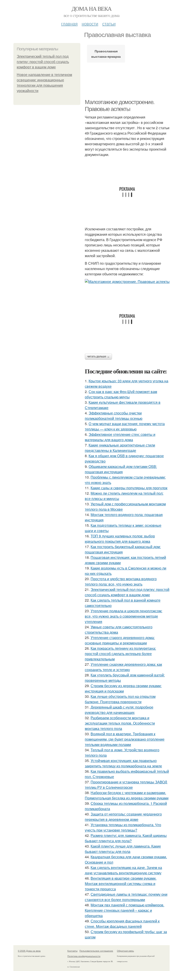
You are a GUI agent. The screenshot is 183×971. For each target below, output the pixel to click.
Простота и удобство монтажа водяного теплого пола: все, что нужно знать (121, 581)
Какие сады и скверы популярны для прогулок (129, 487)
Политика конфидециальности (83, 956)
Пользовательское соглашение (96, 950)
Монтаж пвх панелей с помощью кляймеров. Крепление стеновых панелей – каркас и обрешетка (124, 910)
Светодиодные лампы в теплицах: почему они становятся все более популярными (126, 897)
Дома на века (92, 8)
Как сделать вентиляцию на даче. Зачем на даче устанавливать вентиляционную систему (123, 870)
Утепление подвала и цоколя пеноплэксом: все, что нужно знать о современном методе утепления (123, 616)
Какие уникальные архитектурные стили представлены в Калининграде (120, 447)
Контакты (72, 950)
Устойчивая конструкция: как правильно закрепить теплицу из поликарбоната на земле (123, 763)
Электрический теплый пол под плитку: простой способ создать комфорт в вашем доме (43, 62)
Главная (69, 23)
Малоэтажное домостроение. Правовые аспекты (119, 105)
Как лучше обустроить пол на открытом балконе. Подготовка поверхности (120, 699)
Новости (90, 23)
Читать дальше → (98, 356)
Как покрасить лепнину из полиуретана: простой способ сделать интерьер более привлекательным (120, 654)
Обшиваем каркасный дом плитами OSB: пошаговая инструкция (121, 469)
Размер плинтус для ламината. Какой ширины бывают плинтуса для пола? (126, 838)
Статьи (109, 23)
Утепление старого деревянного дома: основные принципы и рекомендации (120, 640)
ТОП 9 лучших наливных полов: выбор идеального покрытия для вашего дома (120, 538)
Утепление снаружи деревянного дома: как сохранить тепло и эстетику (123, 667)
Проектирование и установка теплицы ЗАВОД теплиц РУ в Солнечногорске (126, 784)
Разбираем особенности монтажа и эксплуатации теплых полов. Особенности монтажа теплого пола (120, 723)
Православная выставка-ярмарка (106, 54)
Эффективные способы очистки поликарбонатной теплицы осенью (113, 415)
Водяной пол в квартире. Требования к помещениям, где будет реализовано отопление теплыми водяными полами (124, 739)
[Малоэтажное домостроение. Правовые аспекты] (127, 281)
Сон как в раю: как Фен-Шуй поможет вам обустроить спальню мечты (121, 394)
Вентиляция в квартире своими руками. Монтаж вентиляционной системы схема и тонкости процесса (120, 883)
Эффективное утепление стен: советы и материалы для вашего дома (120, 437)
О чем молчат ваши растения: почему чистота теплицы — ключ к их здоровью (125, 426)
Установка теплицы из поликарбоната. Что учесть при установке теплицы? (123, 827)
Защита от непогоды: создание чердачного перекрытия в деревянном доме (123, 816)
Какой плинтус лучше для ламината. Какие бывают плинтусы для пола (123, 849)
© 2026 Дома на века (29, 950)
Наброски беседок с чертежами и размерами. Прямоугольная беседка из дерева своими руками (126, 795)
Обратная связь (125, 950)
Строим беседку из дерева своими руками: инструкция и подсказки (123, 688)
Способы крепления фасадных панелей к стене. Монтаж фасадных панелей (122, 923)
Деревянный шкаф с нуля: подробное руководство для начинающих (119, 710)
